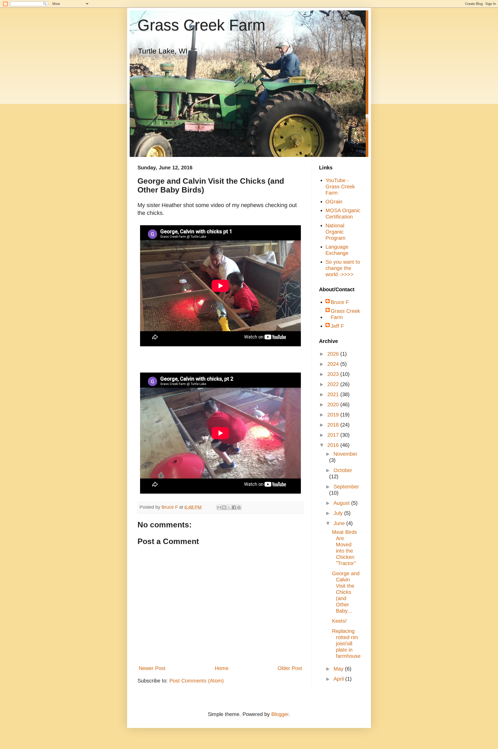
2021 (333, 394)
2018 (333, 425)
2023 (333, 374)
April (339, 679)
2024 (333, 364)
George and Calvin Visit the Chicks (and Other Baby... (345, 592)
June (340, 523)
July (339, 513)
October (343, 470)
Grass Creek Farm (201, 25)
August (342, 503)
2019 (333, 414)
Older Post (290, 668)
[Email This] (219, 507)
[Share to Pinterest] (238, 507)
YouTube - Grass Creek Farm (340, 186)
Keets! (339, 621)
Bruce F (340, 302)
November (345, 454)
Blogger (280, 714)
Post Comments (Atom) (196, 681)
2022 (333, 384)
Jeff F (337, 326)
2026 (333, 354)
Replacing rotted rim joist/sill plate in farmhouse (346, 643)
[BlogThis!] (224, 507)
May (339, 669)
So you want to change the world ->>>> (343, 268)
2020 (333, 404)
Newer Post (152, 668)
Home (222, 668)
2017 (333, 435)
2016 (333, 445)
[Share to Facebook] (234, 507)
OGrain (334, 201)
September (346, 486)
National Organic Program (335, 232)
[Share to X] (229, 507)
